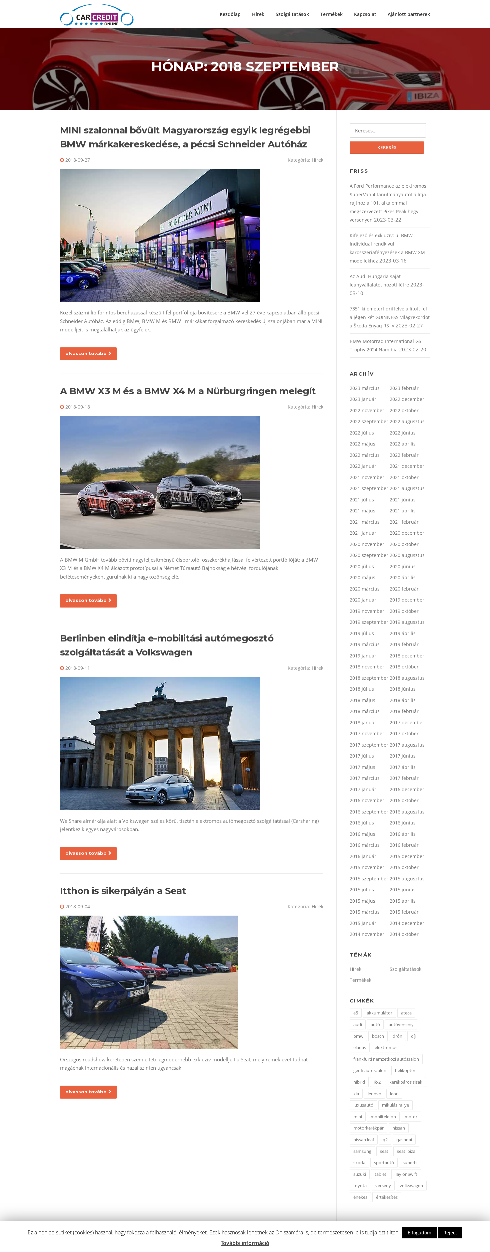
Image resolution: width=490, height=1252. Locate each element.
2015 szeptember (369, 878)
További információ (245, 1243)
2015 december (407, 856)
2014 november (367, 934)
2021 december (407, 466)
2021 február (404, 522)
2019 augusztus (407, 622)
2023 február (404, 388)
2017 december (407, 722)
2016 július (362, 822)
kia (356, 1094)
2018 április (403, 700)
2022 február (404, 455)
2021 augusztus (407, 488)
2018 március (365, 711)
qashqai (404, 1140)
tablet (380, 1174)
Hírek (258, 14)
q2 (385, 1140)
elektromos (386, 1047)
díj (413, 1036)
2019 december (407, 600)
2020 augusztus (407, 555)
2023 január (363, 399)
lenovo (374, 1094)
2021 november (367, 477)
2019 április (403, 633)
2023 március (365, 388)
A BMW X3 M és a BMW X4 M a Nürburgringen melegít (188, 391)
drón (397, 1036)
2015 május (362, 901)
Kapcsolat (365, 14)
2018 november (367, 666)
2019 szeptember (369, 622)
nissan (398, 1128)
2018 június (403, 689)
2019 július (362, 633)
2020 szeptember (369, 555)
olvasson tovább (86, 353)
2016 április (403, 834)
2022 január (363, 466)
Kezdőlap (230, 14)
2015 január (363, 923)
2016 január (363, 856)
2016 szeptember (369, 811)
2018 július (362, 689)
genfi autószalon (369, 1070)
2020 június (403, 566)
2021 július (362, 499)
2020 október (404, 544)
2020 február (404, 589)
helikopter (405, 1070)
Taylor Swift (406, 1174)
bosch (378, 1036)
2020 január (363, 600)
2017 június (403, 756)
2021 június (403, 499)
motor (411, 1117)
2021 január (363, 533)
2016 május (362, 834)
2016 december (407, 789)
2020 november (367, 544)
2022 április (403, 444)
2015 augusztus (407, 878)
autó (375, 1024)
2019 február (404, 644)
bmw (358, 1036)
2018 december (407, 655)
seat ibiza (406, 1151)
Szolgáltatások (292, 14)
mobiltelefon (383, 1117)
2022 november (367, 410)
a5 (355, 1013)
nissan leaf (363, 1140)
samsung (362, 1151)
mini (357, 1117)
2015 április (403, 901)
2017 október (404, 733)
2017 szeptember (369, 745)
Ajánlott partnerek (409, 14)
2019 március (365, 644)
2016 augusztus (407, 811)
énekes (360, 1197)
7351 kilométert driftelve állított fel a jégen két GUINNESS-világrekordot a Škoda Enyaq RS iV (390, 317)
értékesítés (387, 1197)
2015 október (404, 867)
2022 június (403, 433)
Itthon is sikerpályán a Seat (123, 890)
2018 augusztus (407, 678)
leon (394, 1094)
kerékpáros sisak (405, 1082)
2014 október (404, 934)
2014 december (407, 923)
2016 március (365, 845)
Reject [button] (450, 1232)
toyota (360, 1185)
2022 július (362, 433)
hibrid (359, 1082)
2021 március (365, 522)
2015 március (365, 912)
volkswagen (411, 1185)
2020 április (403, 577)
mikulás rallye (395, 1105)
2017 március (365, 778)
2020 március (365, 589)
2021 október (404, 477)
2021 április (403, 510)
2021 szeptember (369, 488)
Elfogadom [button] (419, 1232)
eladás (359, 1047)
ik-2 (377, 1082)
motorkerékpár (368, 1128)
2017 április (403, 767)
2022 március (365, 455)
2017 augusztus (407, 745)
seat (384, 1151)
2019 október (404, 611)
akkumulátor (379, 1013)
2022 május (362, 444)
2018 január (363, 722)
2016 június (403, 822)
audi (357, 1024)
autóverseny (401, 1024)
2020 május (362, 577)
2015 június (403, 889)
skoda (359, 1162)
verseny (383, 1185)
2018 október (404, 666)
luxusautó (363, 1105)
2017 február (404, 778)
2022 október (404, 410)
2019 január (363, 655)
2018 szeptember (369, 678)
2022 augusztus (407, 421)
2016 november (367, 800)
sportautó (384, 1162)
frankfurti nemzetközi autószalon (386, 1059)
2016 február (404, 845)
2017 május (362, 767)
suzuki (359, 1174)
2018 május (362, 700)
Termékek (331, 14)
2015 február (404, 912)
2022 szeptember (369, 421)
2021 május (362, 510)
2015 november (367, 867)
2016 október (404, 800)
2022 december (407, 399)
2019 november (367, 611)
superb (410, 1162)
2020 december (407, 533)
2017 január (363, 789)
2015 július (362, 889)
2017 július (362, 756)
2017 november (367, 733)
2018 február (404, 711)
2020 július (362, 566)
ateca (406, 1013)
